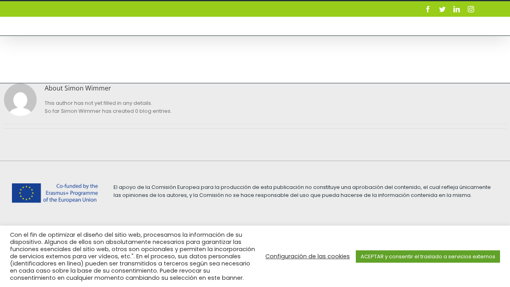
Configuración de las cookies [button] (307, 256)
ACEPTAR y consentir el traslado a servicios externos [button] (428, 256)
